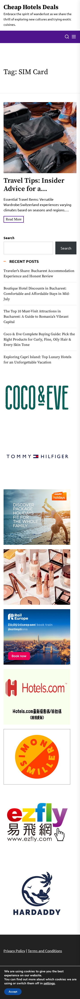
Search (9, 238)
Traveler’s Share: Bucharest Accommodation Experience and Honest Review (39, 273)
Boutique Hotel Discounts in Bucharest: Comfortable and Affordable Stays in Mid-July (37, 293)
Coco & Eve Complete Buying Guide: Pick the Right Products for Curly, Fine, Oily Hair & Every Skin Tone (39, 339)
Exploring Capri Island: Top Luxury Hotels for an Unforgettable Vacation (37, 360)
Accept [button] (13, 991)
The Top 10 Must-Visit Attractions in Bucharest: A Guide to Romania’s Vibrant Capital (36, 316)
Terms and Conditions (45, 950)
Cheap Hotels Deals (31, 7)
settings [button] (49, 983)
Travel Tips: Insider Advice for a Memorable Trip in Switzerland (34, 193)
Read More (14, 219)
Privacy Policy (14, 950)
